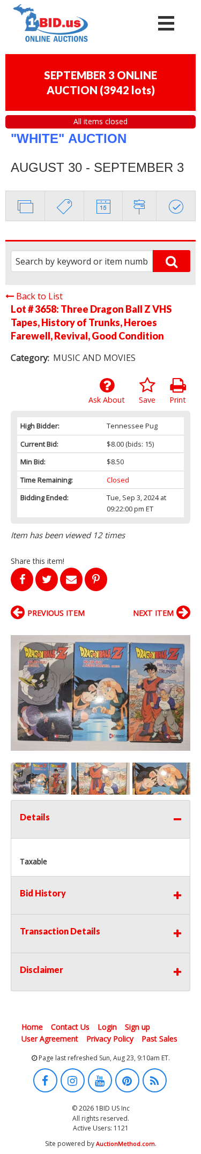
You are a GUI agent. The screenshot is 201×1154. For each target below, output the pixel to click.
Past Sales (159, 1039)
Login (107, 1027)
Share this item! (37, 561)
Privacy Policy (109, 1039)
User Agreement (49, 1039)
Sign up (137, 1027)
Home (32, 1027)
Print (177, 400)
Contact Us (70, 1027)
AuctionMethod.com (125, 1144)
